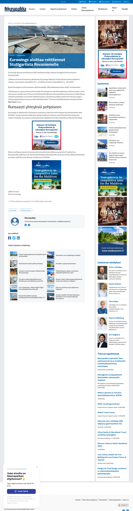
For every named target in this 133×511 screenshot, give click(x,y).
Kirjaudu (83, 1)
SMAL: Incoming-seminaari (109, 404)
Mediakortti (117, 1)
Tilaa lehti (93, 1)
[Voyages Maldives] (46, 174)
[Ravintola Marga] (112, 34)
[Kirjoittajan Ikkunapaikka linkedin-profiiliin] (26, 225)
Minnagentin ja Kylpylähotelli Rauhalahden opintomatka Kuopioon (110, 377)
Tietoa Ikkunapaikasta (88, 9)
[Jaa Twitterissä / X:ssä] (13, 238)
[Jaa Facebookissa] (9, 238)
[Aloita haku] (61, 2)
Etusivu (32, 9)
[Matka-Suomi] (112, 241)
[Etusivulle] (15, 9)
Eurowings (13, 210)
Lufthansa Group (26, 210)
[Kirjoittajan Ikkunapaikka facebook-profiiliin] (29, 225)
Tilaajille (125, 9)
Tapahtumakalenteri (58, 9)
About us (126, 1)
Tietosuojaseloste (115, 500)
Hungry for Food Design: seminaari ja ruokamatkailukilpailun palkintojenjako (112, 471)
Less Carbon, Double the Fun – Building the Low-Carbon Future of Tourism (112, 457)
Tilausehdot (103, 500)
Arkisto (74, 9)
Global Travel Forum (106, 412)
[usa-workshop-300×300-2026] (46, 135)
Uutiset (43, 9)
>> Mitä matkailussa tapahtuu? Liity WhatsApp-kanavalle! (30, 201)
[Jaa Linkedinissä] (18, 238)
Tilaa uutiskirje (105, 1)
